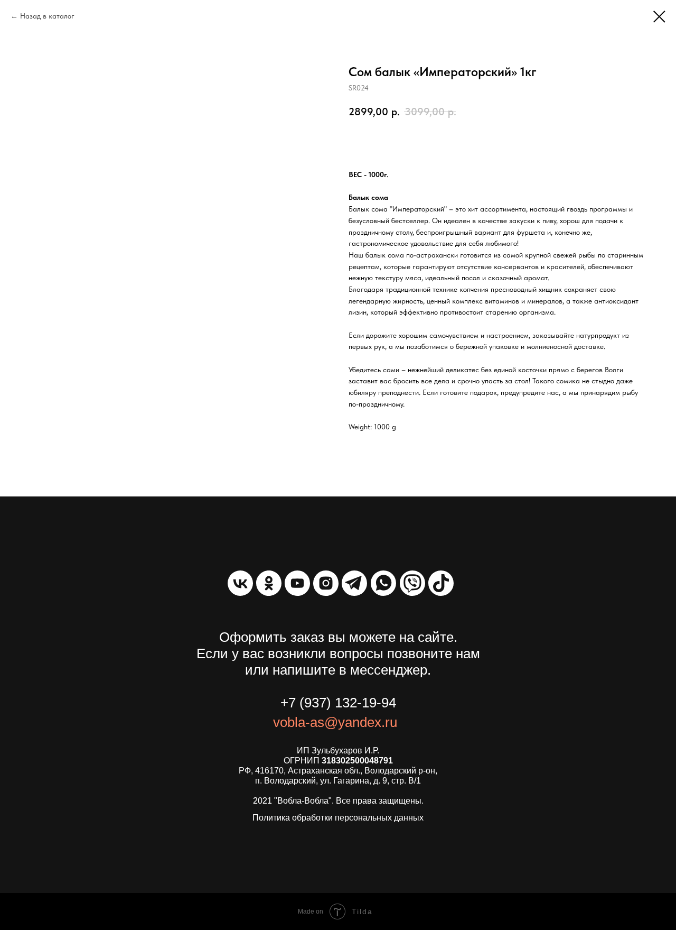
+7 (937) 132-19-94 (338, 703)
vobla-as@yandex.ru (335, 722)
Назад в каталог (47, 16)
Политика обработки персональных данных (338, 817)
